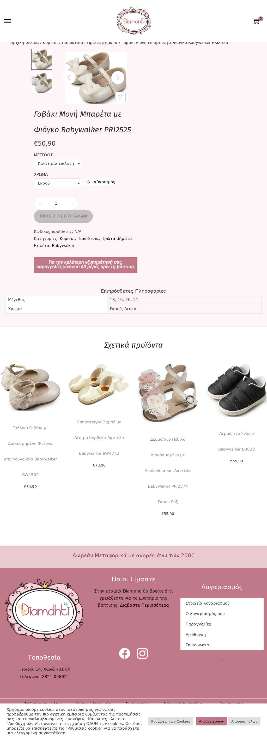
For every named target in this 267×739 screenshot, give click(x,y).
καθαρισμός (103, 182)
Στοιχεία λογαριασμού (208, 603)
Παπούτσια (72, 42)
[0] (256, 21)
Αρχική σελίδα (24, 42)
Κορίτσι (50, 42)
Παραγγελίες (198, 624)
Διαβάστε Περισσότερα (144, 605)
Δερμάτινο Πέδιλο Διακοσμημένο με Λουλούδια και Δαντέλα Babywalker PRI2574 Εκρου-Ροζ (168, 470)
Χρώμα (41, 174)
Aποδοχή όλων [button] (211, 721)
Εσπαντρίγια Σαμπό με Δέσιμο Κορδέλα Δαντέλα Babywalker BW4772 (99, 438)
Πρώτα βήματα (102, 42)
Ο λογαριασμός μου (205, 613)
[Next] (117, 77)
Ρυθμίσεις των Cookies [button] (170, 721)
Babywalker (63, 245)
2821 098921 (55, 676)
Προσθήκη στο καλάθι (63, 216)
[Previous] (69, 77)
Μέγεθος (43, 155)
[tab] (133, 290)
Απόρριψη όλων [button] (244, 721)
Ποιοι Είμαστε (133, 579)
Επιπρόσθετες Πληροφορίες (133, 291)
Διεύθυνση (196, 634)
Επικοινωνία (197, 645)
